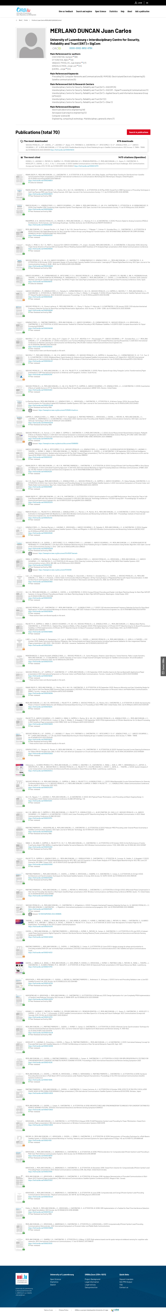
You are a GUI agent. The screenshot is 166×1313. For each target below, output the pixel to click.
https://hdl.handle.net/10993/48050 (40, 937)
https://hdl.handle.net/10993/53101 (40, 801)
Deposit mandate (126, 1279)
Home (26, 20)
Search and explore (84, 11)
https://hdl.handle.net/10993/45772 (86, 166)
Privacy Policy (63, 1310)
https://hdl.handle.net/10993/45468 (40, 405)
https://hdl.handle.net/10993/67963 (40, 582)
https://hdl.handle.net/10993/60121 (40, 565)
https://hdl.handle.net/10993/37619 (40, 1172)
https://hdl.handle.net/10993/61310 (40, 598)
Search (53, 1285)
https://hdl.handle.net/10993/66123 (40, 347)
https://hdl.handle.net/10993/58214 (40, 707)
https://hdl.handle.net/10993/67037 (40, 235)
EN (147, 3)
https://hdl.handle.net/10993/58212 (62, 150)
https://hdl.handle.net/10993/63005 (40, 548)
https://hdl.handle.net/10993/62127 (40, 457)
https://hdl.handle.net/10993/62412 (40, 518)
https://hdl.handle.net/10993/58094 (40, 611)
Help (122, 11)
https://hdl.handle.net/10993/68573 (40, 194)
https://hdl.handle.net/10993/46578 (40, 999)
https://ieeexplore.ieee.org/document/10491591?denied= (58, 553)
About (129, 11)
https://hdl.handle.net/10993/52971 (40, 909)
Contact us (123, 1287)
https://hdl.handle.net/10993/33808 (40, 1228)
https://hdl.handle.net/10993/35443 (40, 1212)
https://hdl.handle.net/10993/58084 (40, 693)
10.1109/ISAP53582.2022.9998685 (50, 914)
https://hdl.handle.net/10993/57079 (40, 661)
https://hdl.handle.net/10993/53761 (40, 831)
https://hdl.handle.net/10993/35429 (40, 1197)
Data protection (91, 1287)
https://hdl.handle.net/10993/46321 (40, 952)
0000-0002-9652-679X (80, 48)
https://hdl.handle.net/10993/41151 (40, 1140)
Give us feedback (66, 11)
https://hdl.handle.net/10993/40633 (40, 1125)
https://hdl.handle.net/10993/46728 (40, 983)
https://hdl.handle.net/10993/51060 (40, 864)
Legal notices (90, 1285)
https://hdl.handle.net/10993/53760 (40, 878)
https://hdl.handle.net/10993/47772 (40, 967)
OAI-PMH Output (125, 1282)
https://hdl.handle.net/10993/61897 (40, 487)
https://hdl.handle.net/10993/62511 (40, 471)
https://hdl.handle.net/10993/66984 (40, 209)
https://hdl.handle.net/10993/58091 (40, 676)
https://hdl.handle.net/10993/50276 (40, 926)
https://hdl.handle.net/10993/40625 (40, 1093)
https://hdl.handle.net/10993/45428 (40, 1033)
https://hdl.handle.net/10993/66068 (40, 328)
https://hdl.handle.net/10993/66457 (40, 361)
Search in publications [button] (138, 132)
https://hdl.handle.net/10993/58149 (40, 645)
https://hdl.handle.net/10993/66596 (40, 310)
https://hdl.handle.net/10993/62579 (40, 502)
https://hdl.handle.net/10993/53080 (40, 896)
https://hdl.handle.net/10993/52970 (40, 787)
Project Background (92, 1279)
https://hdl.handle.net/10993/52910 (40, 847)
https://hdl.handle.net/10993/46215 (40, 1062)
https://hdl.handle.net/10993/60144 (40, 771)
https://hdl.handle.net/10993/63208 (40, 423)
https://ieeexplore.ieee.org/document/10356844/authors (58, 410)
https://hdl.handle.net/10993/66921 (40, 225)
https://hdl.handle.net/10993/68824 (40, 180)
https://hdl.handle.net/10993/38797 (40, 1156)
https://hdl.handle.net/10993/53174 (40, 818)
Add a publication (142, 11)
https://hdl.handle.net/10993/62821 (40, 390)
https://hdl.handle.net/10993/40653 (40, 1110)
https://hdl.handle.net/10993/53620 (40, 753)
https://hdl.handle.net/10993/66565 (40, 249)
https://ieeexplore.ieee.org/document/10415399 (55, 570)
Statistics (113, 11)
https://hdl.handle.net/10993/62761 (40, 374)
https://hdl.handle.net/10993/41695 (40, 1080)
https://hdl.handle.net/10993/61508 (40, 533)
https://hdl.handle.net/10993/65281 (40, 297)
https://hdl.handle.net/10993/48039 (40, 1046)
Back (20, 20)
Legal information (92, 1282)
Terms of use (48, 1310)
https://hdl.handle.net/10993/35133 (40, 1243)
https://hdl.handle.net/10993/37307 (40, 1180)
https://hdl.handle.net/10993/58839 (40, 724)
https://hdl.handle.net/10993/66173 (40, 281)
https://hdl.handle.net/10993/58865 (40, 632)
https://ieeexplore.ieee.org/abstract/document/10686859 (58, 443)
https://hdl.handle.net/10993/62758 (40, 439)
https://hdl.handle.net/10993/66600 (40, 266)
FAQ (121, 1285)
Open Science (100, 11)
